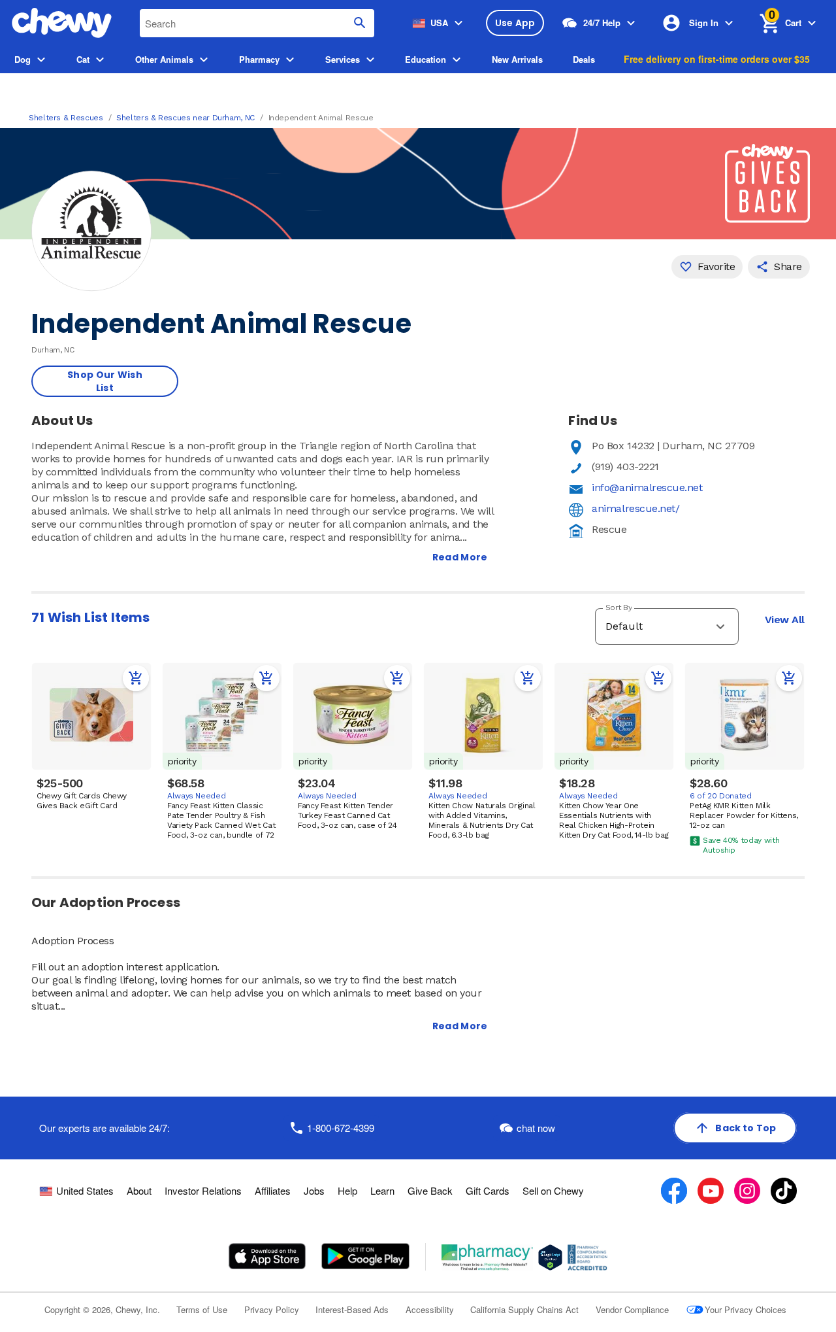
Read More (460, 557)
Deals (584, 59)
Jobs (314, 1190)
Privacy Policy (271, 1309)
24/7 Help (601, 22)
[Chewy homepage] (61, 23)
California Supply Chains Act (524, 1309)
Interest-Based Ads (352, 1309)
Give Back (430, 1190)
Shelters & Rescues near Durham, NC (185, 117)
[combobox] (257, 23)
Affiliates (273, 1190)
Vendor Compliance (632, 1309)
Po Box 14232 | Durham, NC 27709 (673, 445)
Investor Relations (203, 1190)
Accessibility (430, 1309)
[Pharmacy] (488, 1257)
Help (347, 1190)
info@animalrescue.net (647, 487)
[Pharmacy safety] (550, 1257)
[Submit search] (360, 23)
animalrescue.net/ (635, 508)
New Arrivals (517, 59)
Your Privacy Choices (745, 1309)
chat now (536, 1128)
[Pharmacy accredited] (587, 1257)
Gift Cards (487, 1190)
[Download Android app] (365, 1256)
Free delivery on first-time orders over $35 (717, 58)
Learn (382, 1190)
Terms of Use (201, 1309)
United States (85, 1190)
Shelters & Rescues (66, 117)
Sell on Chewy (553, 1190)
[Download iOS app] (267, 1256)
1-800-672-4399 (340, 1128)
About (139, 1190)
